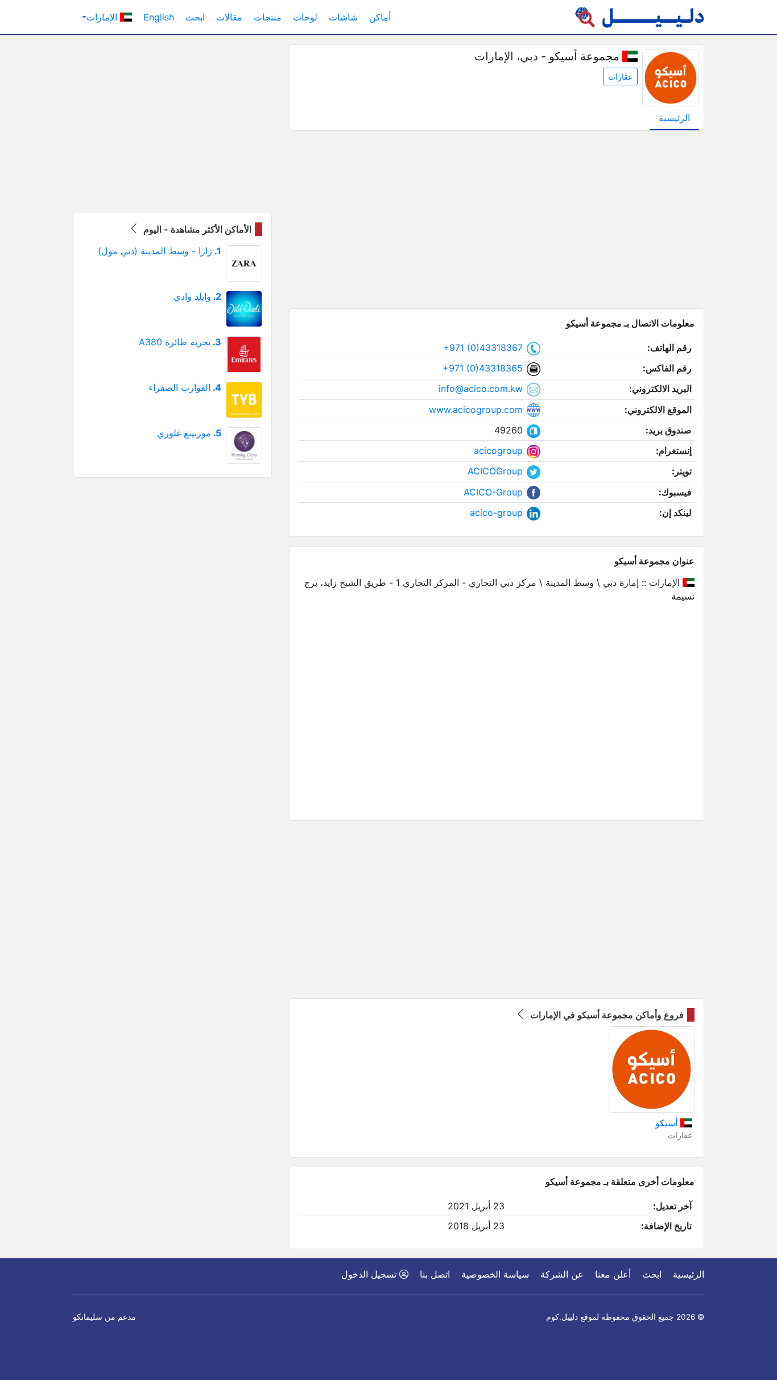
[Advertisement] (496, 219)
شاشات (343, 17)
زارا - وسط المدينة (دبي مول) (159, 251)
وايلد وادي (197, 296)
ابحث (195, 17)
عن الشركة (562, 1274)
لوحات (305, 17)
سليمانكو (87, 1316)
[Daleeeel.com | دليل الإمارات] (639, 17)
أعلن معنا (613, 1274)
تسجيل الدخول (370, 1274)
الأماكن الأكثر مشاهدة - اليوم (196, 229)
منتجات (268, 17)
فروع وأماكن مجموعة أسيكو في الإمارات (606, 1014)
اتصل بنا (435, 1274)
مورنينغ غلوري (189, 433)
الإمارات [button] (103, 17)
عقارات (620, 76)
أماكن (380, 17)
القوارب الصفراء (184, 387)
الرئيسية (674, 117)
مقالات (229, 17)
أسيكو (667, 1123)
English (158, 17)
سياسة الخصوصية (495, 1274)
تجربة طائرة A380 (180, 342)
